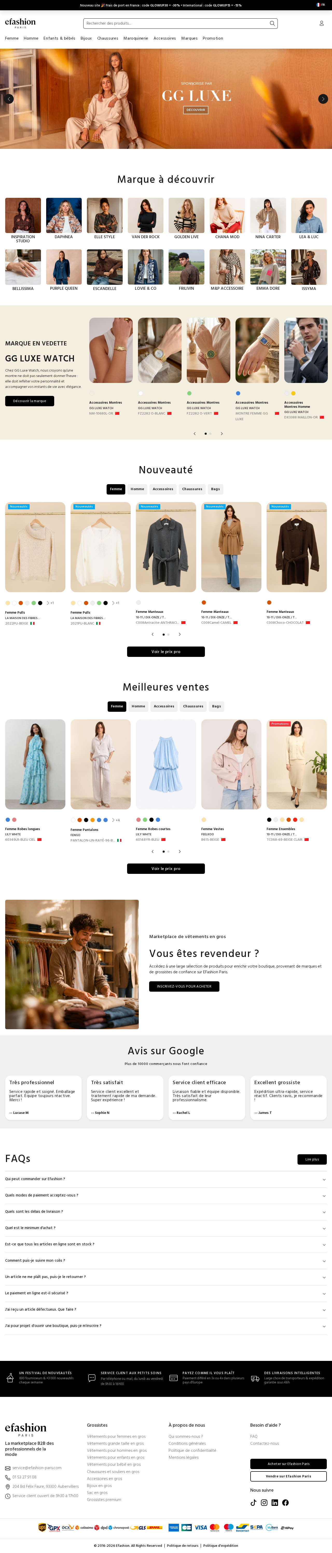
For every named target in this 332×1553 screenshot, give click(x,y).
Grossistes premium (104, 1500)
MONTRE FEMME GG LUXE (252, 416)
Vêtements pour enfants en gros (115, 1457)
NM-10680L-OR (101, 414)
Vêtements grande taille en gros (115, 1443)
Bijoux (86, 38)
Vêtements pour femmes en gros (116, 1436)
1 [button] (206, 434)
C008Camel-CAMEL (216, 623)
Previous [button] (9, 99)
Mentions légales (183, 1457)
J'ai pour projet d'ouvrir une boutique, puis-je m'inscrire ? (53, 1326)
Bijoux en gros (99, 1486)
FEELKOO (207, 834)
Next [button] (323, 99)
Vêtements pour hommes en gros (117, 1450)
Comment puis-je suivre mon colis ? (35, 1261)
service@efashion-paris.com (36, 1468)
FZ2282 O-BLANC (151, 414)
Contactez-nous (264, 1443)
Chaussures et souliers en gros (113, 1472)
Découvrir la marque (29, 401)
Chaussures (107, 38)
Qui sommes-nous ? (186, 1436)
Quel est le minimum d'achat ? (30, 1228)
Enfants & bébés (59, 38)
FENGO (75, 835)
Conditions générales (187, 1443)
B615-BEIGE (210, 840)
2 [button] (210, 434)
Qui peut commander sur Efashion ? (35, 1179)
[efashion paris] (20, 23)
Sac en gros (97, 1493)
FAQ (254, 1436)
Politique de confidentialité (192, 1450)
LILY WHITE (13, 834)
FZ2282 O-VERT (199, 414)
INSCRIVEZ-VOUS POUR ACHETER (184, 987)
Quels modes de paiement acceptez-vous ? (41, 1196)
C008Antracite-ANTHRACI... (157, 623)
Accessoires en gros (104, 1479)
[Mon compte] (321, 24)
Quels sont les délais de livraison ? (34, 1212)
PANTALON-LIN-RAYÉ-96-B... (93, 841)
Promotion (213, 38)
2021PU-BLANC (82, 624)
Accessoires (165, 38)
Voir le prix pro (166, 652)
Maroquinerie (135, 38)
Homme (31, 38)
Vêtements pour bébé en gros (114, 1464)
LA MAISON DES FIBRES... (22, 618)
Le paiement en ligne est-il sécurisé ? (36, 1293)
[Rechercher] (272, 23)
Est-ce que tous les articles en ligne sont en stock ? (49, 1244)
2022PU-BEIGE (16, 624)
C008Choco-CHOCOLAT (285, 623)
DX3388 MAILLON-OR (301, 417)
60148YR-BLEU (147, 840)
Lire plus (312, 1160)
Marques (189, 38)
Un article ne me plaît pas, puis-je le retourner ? (45, 1277)
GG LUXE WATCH (101, 408)
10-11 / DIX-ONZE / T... (151, 617)
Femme (12, 38)
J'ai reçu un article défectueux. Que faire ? (40, 1310)
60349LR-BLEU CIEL (20, 840)
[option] (166, 99)
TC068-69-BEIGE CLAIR (284, 840)
